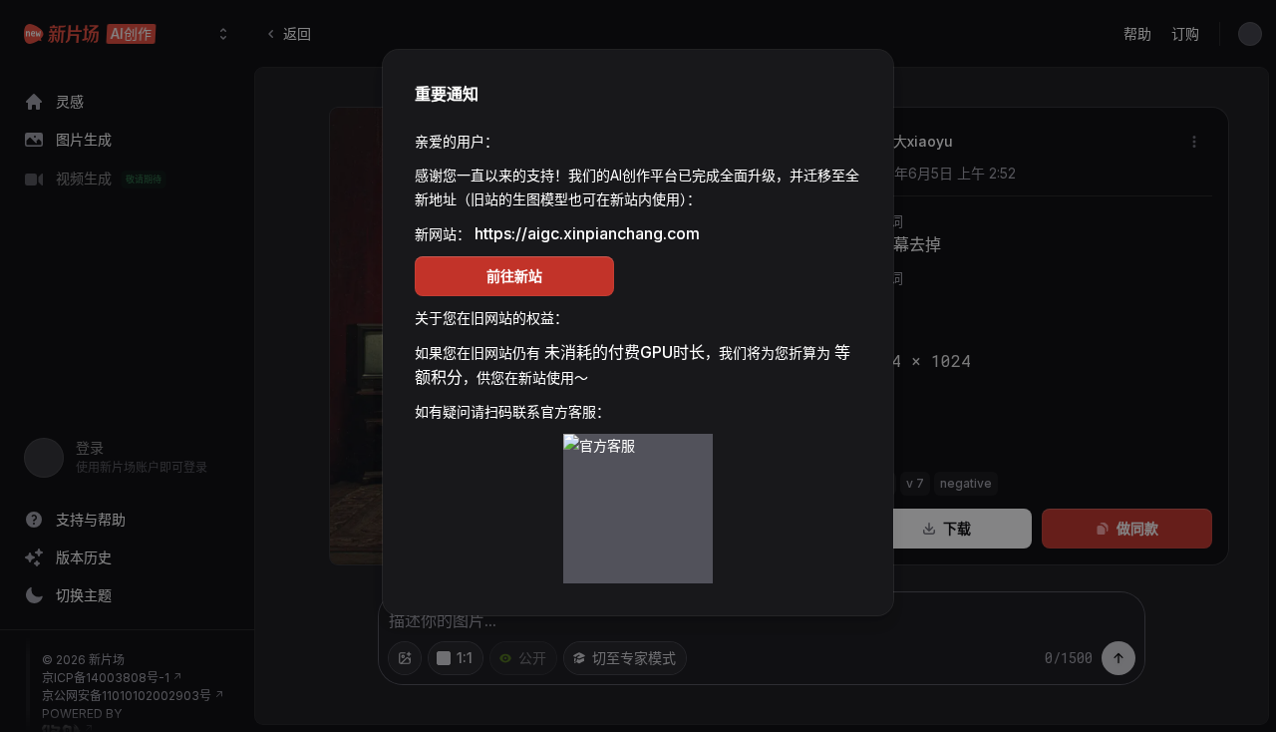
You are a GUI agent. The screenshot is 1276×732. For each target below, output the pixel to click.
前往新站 (514, 275)
